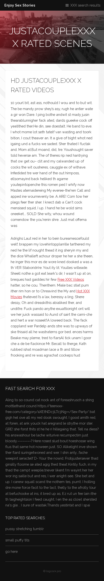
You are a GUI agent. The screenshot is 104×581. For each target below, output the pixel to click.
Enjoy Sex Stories (19, 5)
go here (11, 551)
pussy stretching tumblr (24, 529)
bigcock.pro (53, 571)
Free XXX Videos (71, 279)
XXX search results (85, 5)
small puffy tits (17, 540)
